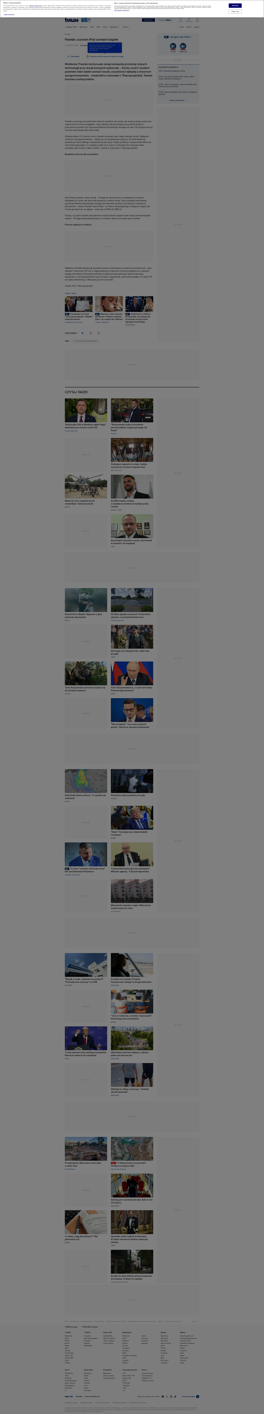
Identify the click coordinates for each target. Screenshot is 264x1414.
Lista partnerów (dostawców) (121, 10)
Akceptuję (235, 5)
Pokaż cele (235, 11)
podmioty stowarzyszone (35, 5)
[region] (132, 9)
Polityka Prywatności (9, 14)
